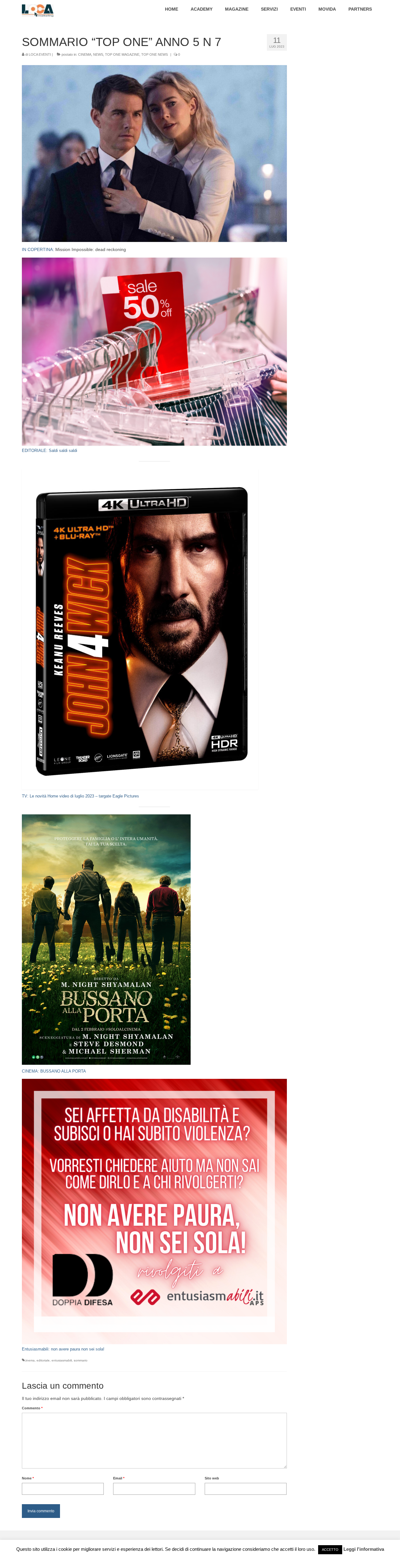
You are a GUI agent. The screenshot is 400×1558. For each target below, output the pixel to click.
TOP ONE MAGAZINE (122, 54)
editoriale (43, 1360)
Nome (28, 1478)
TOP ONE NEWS (154, 54)
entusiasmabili (62, 1360)
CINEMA (84, 54)
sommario (81, 1360)
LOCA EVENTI (40, 54)
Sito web (212, 1478)
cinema (29, 1360)
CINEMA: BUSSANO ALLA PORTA (54, 1071)
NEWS (98, 54)
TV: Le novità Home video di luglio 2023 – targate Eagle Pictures (80, 796)
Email (118, 1478)
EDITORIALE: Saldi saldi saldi (49, 450)
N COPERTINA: (39, 249)
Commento (32, 1408)
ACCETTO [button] (330, 1549)
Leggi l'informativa (363, 1549)
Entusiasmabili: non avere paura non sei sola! (63, 1349)
